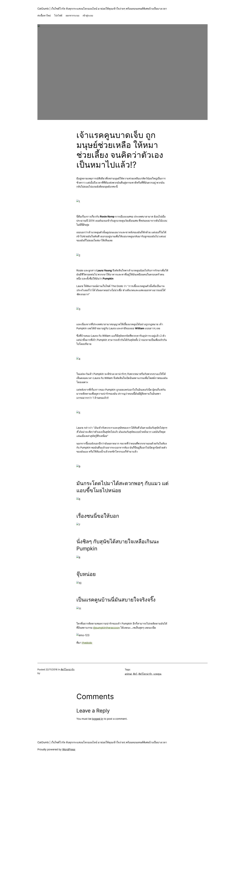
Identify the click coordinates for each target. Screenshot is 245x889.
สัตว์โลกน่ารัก (67, 669)
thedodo (87, 642)
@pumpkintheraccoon (106, 627)
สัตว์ (135, 673)
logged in (97, 718)
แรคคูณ (157, 673)
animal (128, 673)
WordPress (68, 749)
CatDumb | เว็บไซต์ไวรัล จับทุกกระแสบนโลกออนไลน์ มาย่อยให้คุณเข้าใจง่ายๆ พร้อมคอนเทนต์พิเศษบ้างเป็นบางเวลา (102, 8)
